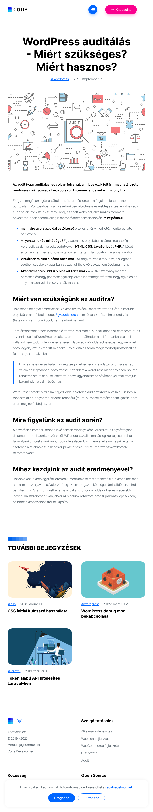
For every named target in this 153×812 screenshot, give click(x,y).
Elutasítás (91, 798)
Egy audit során (67, 314)
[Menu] (92, 9)
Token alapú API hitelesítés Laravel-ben (34, 681)
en (143, 9)
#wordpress (60, 79)
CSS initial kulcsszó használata (38, 611)
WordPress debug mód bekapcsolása (103, 614)
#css (12, 604)
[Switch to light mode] (19, 721)
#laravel (14, 671)
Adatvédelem (17, 732)
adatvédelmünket (119, 787)
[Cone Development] (17, 9)
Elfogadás (61, 798)
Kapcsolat (123, 9)
